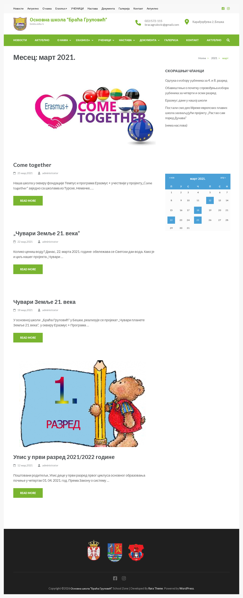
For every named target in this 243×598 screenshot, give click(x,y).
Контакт (138, 8)
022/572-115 (153, 21)
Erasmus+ (61, 8)
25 (197, 220)
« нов (171, 177)
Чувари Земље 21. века (44, 301)
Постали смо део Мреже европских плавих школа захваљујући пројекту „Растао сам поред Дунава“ (196, 113)
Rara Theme (155, 588)
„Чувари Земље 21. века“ (46, 233)
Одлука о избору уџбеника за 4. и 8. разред (196, 80)
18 (197, 210)
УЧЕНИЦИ (77, 8)
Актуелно (33, 8)
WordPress (186, 588)
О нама (47, 8)
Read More (28, 200)
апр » (223, 177)
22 (171, 220)
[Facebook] (223, 8)
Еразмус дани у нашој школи (186, 100)
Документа (108, 8)
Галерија (124, 8)
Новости (18, 8)
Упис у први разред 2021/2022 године (64, 456)
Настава (93, 8)
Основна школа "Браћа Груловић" (68, 20)
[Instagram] (228, 8)
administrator (50, 173)
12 (210, 200)
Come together (32, 164)
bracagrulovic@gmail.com (162, 24)
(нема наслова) (176, 125)
